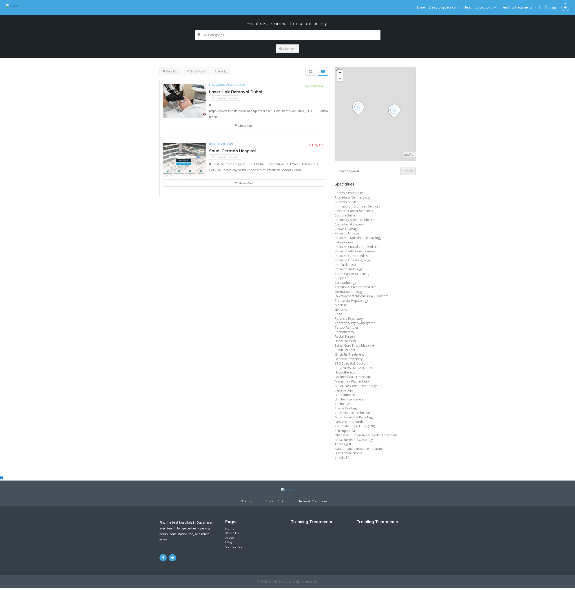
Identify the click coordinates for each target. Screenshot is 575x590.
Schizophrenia (345, 430)
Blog (228, 542)
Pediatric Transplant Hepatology (358, 238)
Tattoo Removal (346, 327)
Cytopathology (345, 282)
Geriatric (341, 309)
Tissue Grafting (346, 408)
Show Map (245, 126)
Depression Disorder (350, 422)
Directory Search (442, 7)
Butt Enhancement (348, 453)
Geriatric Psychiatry (349, 359)
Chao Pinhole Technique (352, 413)
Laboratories (344, 242)
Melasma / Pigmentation (353, 381)
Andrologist (343, 444)
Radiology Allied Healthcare (354, 220)
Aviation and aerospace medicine (359, 448)
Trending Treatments (516, 7)
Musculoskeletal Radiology (354, 417)
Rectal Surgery (345, 336)
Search (408, 171)
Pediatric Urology (347, 233)
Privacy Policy (275, 501)
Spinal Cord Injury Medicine (354, 345)
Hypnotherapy (345, 372)
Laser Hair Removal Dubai (235, 91)
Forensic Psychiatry (349, 318)
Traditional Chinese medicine (355, 287)
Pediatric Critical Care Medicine (357, 247)
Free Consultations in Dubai (227, 84)
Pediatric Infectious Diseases (356, 251)
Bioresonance (345, 395)
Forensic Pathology (349, 193)
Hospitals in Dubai (221, 144)
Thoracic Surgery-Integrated (355, 323)
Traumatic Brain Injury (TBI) (355, 426)
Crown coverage (346, 229)
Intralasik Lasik (345, 264)
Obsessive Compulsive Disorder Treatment (366, 435)
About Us (232, 533)
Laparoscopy (344, 390)
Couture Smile (345, 215)
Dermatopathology (349, 291)
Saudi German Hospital (232, 150)
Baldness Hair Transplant (353, 377)
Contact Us (233, 546)
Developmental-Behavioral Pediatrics (362, 296)
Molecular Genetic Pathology (356, 386)
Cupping (340, 278)
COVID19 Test (345, 350)
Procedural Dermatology (353, 197)
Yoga (338, 314)
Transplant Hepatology (351, 300)
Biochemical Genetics (350, 399)
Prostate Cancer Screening (354, 211)
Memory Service (346, 202)
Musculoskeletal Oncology (354, 439)
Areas (229, 537)
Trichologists (344, 404)
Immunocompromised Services (357, 206)
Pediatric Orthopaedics (351, 255)
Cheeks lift (342, 457)
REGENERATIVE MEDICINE (354, 368)
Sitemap (247, 501)
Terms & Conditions (313, 501)
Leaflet (409, 155)
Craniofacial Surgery (349, 224)
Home (420, 7)
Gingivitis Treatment (349, 354)
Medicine (341, 305)
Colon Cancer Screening (352, 273)
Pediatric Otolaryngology (353, 260)
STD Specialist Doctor (351, 363)
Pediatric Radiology (349, 269)
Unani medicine (346, 341)
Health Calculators (478, 7)
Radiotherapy (344, 332)
